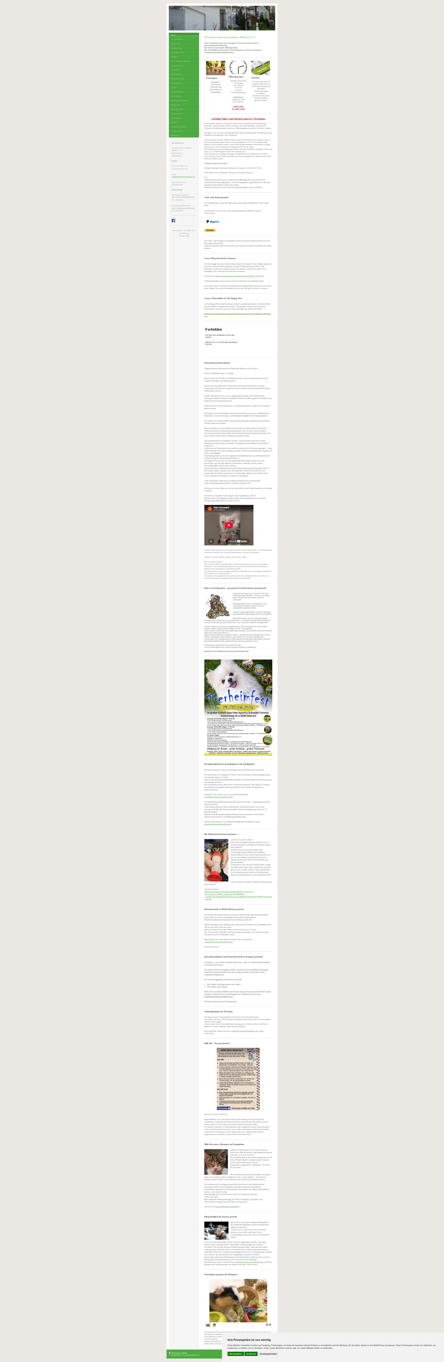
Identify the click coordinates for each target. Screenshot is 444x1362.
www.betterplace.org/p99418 (227, 1207)
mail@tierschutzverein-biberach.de (218, 797)
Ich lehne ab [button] (251, 1354)
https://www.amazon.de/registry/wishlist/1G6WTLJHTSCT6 (240, 276)
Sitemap (184, 1353)
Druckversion (176, 1353)
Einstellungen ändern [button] (268, 1354)
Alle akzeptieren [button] (235, 1354)
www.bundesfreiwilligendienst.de (217, 824)
